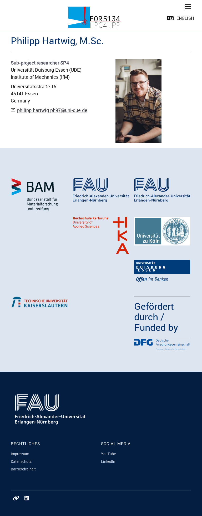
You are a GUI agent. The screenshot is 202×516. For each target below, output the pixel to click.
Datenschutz (21, 461)
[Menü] (186, 6)
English (185, 18)
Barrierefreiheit (23, 468)
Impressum (20, 453)
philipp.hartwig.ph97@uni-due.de (52, 110)
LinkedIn (108, 461)
